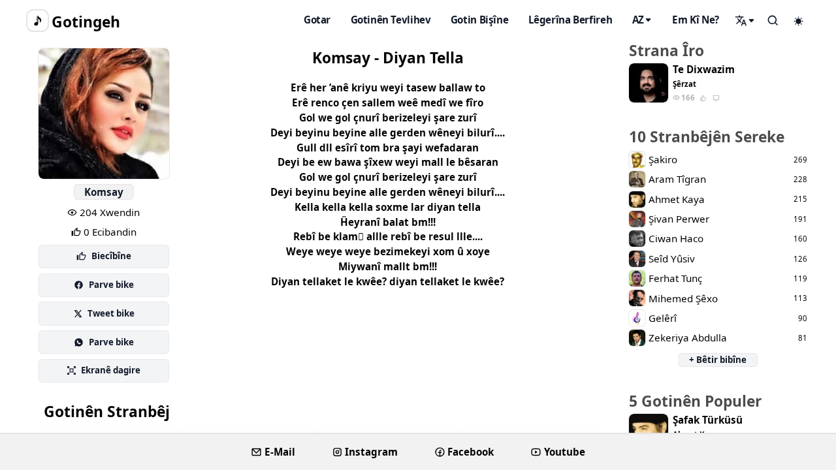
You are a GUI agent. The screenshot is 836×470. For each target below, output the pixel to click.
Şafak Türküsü (708, 420)
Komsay (103, 191)
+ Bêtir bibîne (718, 360)
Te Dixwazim (704, 69)
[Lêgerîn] (745, 20)
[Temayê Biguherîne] (799, 21)
